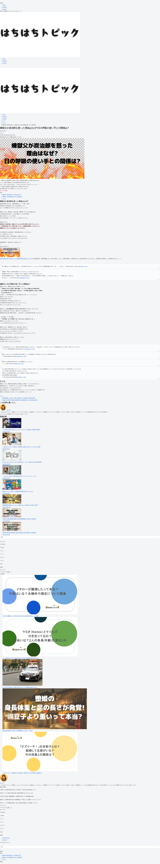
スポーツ (2, 557)
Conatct (4, 9)
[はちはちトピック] (40, 56)
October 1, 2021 (22, 377)
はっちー (9, 410)
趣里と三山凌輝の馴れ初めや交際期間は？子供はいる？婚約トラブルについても (20, 799)
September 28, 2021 (24, 277)
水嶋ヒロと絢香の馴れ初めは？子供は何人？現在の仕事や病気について (18, 789)
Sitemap (4, 7)
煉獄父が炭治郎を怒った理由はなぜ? (11, 194)
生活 (1, 564)
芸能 (1, 567)
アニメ (1, 133)
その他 (2, 547)
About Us (4, 840)
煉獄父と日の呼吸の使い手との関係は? (12, 196)
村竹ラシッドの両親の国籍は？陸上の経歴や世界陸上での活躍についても (18, 803)
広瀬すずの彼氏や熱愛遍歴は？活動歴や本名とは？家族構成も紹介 (17, 796)
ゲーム (2, 554)
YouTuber (2, 544)
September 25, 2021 (82, 266)
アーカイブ (3, 571)
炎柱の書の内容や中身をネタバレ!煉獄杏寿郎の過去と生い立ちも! (16, 258)
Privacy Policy (6, 838)
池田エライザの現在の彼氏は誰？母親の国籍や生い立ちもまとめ (16, 793)
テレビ (2, 560)
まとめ (4, 198)
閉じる (1, 851)
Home (4, 5)
